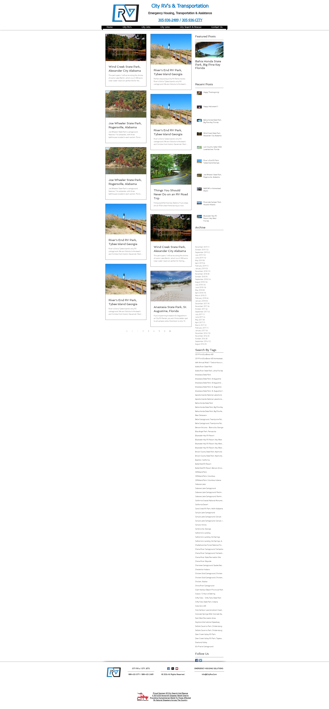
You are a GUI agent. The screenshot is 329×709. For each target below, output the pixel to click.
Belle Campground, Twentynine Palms (209, 419)
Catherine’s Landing (202, 533)
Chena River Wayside (203, 561)
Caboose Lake (200, 484)
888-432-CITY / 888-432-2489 (141, 674)
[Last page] (170, 331)
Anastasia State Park (203, 375)
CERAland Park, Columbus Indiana (208, 480)
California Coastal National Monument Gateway (209, 501)
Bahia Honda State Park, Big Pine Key (209, 407)
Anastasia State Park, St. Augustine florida (209, 391)
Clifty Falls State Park (213, 598)
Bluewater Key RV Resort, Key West (208, 440)
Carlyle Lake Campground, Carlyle (208, 517)
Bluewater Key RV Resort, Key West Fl (209, 444)
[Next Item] (219, 50)
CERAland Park (201, 472)
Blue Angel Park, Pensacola (205, 432)
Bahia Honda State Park (204, 403)
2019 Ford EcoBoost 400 (204, 354)
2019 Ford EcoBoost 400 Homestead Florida (209, 359)
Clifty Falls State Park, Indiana (206, 602)
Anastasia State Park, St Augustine (208, 379)
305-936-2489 (168, 20)
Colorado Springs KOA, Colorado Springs (209, 614)
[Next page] (164, 331)
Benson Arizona (201, 428)
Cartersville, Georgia (203, 529)
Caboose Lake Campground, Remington (209, 492)
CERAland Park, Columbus (205, 476)
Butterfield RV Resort (203, 464)
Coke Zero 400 (200, 606)
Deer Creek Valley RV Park (205, 634)
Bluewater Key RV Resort (204, 436)
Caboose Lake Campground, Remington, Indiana (209, 496)
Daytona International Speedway (207, 622)
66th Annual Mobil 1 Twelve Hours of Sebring (209, 363)
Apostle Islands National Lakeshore (208, 395)
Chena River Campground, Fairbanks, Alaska (209, 553)
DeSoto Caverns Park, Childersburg (208, 626)
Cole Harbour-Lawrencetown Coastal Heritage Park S (209, 610)
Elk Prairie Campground (204, 647)
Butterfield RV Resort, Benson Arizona (209, 468)
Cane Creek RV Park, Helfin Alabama (209, 509)
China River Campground (204, 586)
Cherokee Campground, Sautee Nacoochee (209, 565)
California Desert (201, 505)
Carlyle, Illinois (201, 525)
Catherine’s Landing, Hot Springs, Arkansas (209, 541)
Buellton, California (202, 460)
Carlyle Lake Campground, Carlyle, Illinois (209, 521)
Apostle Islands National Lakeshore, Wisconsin (209, 399)
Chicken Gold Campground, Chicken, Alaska (209, 578)
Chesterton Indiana (202, 570)
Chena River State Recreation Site (208, 557)
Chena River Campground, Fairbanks (209, 549)
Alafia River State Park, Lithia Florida (209, 371)
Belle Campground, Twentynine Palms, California (209, 423)
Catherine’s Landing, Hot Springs (207, 537)
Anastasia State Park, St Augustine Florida (209, 383)
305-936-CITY (192, 20)
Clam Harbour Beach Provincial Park (209, 590)
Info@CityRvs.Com (209, 674)
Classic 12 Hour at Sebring (205, 594)
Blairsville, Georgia (216, 428)
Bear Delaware (201, 415)
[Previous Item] (199, 50)
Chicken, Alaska (201, 582)
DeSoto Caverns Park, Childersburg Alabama (209, 630)
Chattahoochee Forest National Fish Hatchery (209, 545)
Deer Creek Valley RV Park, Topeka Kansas (209, 638)
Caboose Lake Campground (205, 488)
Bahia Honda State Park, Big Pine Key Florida (209, 411)
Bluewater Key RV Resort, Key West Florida (209, 448)
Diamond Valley (201, 642)
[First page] (127, 331)
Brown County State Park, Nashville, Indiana (209, 456)
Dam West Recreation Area (205, 618)
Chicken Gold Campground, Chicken (208, 574)
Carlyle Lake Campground (205, 513)
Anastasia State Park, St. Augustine (208, 387)
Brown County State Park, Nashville (208, 452)
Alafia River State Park (203, 367)
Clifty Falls (199, 598)
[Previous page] (132, 331)
